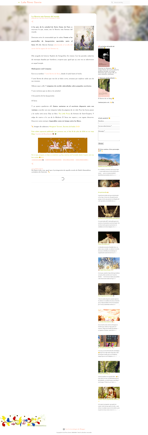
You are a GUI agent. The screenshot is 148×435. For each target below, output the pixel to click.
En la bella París (68, 160)
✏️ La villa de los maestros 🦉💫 (106, 321)
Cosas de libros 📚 (38, 160)
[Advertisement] (56, 191)
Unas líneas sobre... (82, 160)
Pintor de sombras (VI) (103, 244)
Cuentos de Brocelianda (43, 134)
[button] (32, 22)
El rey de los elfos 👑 (103, 192)
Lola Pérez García (31, 2)
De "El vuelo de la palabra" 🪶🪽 (106, 347)
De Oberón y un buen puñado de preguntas (109, 218)
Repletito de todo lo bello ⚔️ (105, 166)
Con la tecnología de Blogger (75, 429)
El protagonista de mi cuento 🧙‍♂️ (106, 296)
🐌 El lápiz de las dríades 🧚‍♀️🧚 (105, 270)
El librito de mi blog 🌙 (104, 373)
